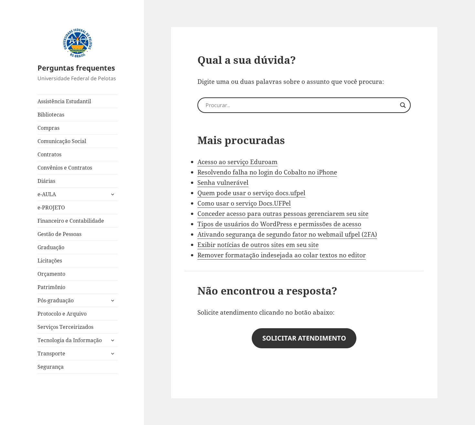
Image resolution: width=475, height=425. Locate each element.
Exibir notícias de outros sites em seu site (258, 244)
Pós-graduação (55, 300)
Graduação (50, 247)
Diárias (46, 181)
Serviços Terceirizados (65, 326)
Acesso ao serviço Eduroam (237, 162)
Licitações (49, 260)
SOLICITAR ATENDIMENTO (304, 338)
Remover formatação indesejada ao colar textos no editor (281, 255)
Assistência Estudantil (64, 101)
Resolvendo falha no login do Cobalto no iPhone (267, 172)
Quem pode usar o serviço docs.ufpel (251, 193)
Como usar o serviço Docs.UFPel (244, 203)
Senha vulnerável (222, 182)
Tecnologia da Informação (69, 340)
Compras (48, 127)
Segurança (50, 366)
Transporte (51, 353)
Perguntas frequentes (76, 68)
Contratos (49, 154)
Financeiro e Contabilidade (70, 220)
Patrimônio (51, 287)
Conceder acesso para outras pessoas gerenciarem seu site (282, 213)
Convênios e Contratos (64, 167)
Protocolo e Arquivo (62, 313)
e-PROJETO (51, 207)
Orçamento (51, 273)
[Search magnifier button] (402, 105)
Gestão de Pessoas (59, 234)
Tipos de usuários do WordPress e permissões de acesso (279, 224)
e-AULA (46, 194)
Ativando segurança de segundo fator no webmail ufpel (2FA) (287, 234)
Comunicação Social (61, 141)
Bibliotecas (50, 114)
